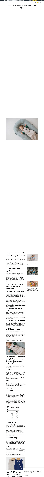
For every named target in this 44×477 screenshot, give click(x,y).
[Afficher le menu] (2, 2)
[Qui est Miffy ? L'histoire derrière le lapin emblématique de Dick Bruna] (32, 257)
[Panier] (42, 2)
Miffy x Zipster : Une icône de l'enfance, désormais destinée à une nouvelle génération (32, 277)
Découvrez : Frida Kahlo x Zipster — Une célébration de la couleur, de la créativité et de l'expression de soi (32, 290)
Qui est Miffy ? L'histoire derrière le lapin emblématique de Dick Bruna (32, 263)
